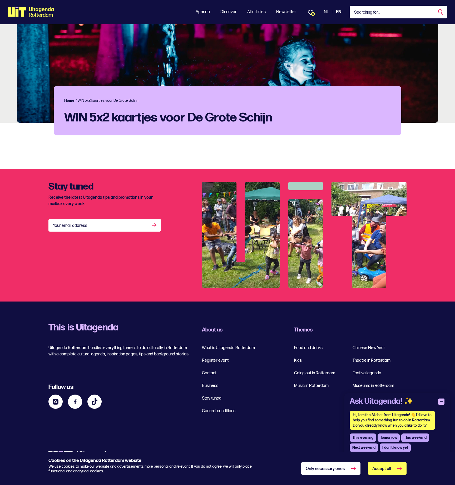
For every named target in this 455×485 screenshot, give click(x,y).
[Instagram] (55, 402)
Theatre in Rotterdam (371, 360)
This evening (362, 437)
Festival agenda (367, 373)
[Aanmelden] (154, 225)
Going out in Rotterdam (314, 373)
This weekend (415, 437)
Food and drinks (308, 347)
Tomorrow (388, 437)
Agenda (203, 11)
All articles (256, 11)
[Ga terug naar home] (31, 12)
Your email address (70, 225)
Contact (209, 373)
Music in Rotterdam (311, 385)
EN (338, 11)
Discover (228, 11)
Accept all (381, 468)
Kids (298, 360)
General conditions (218, 411)
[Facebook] (75, 402)
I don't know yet (395, 447)
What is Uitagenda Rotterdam (228, 347)
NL (326, 11)
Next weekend (363, 447)
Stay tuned (211, 398)
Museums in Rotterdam (373, 385)
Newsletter (286, 11)
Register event (215, 360)
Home (69, 100)
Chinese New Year (369, 347)
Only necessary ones (325, 468)
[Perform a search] (440, 12)
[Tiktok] (94, 402)
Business (210, 385)
